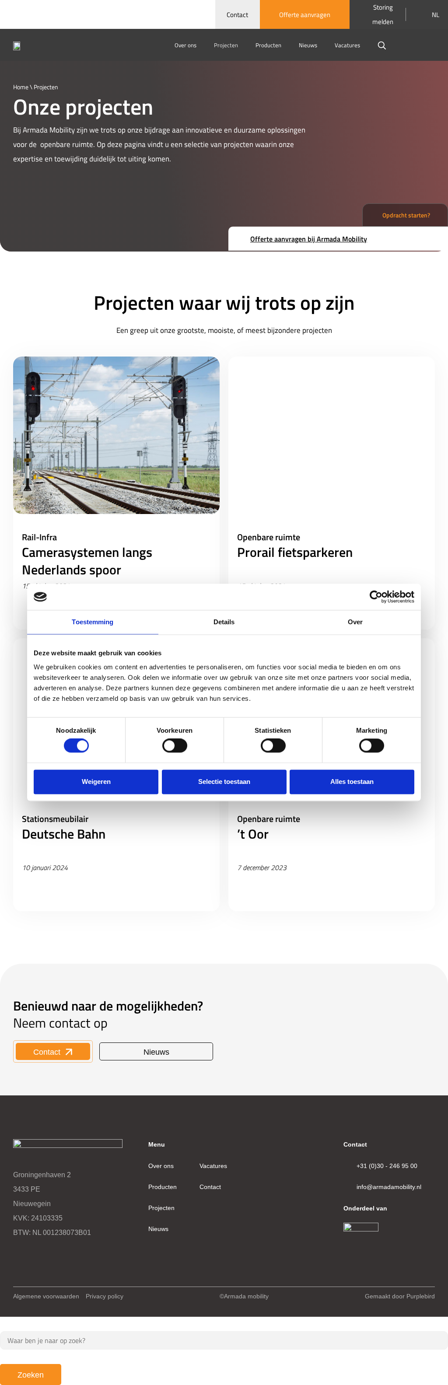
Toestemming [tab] (92, 622)
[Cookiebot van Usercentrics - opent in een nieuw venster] (376, 596)
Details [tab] (224, 622)
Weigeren (96, 781)
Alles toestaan (352, 781)
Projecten (226, 45)
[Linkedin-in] (17, 1253)
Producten (268, 45)
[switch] (174, 746)
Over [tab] (355, 622)
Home (20, 86)
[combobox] (224, 1340)
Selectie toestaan (224, 781)
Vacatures (347, 45)
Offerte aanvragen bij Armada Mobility (308, 239)
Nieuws (308, 45)
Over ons (185, 45)
